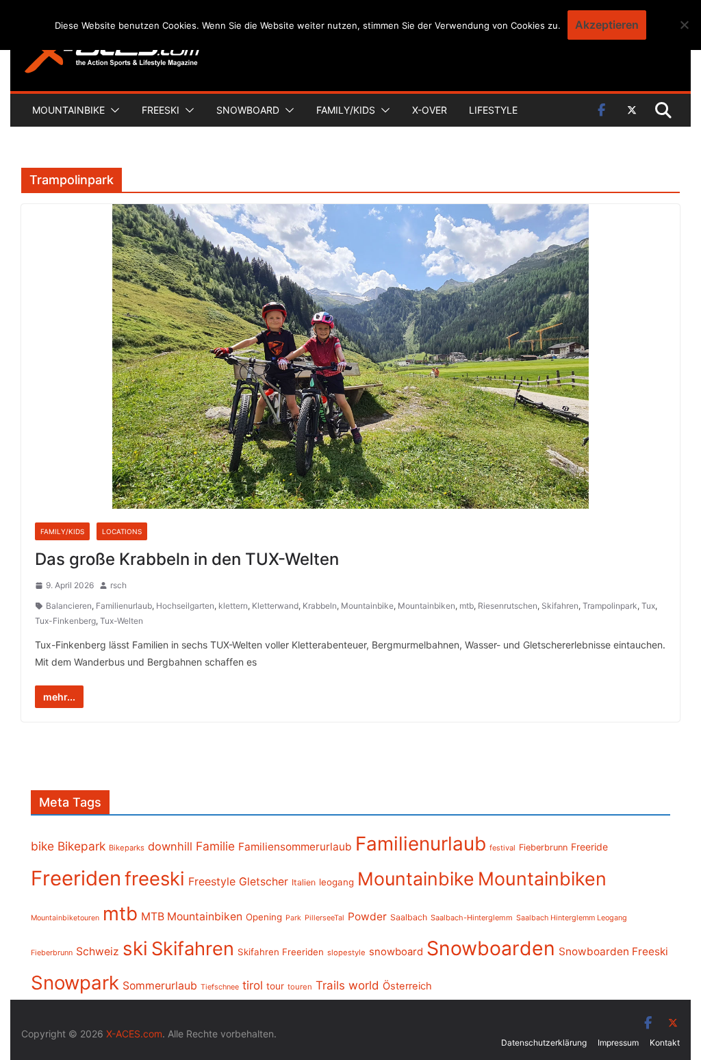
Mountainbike (68, 110)
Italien (304, 882)
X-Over (429, 110)
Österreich (407, 986)
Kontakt (665, 1042)
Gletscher (263, 881)
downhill (170, 846)
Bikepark (81, 846)
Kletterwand (275, 606)
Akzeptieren (607, 24)
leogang (336, 881)
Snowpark (75, 982)
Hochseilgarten (185, 606)
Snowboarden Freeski (613, 951)
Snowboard (247, 110)
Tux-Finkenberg (65, 621)
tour (275, 986)
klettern (233, 606)
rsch (118, 585)
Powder (367, 916)
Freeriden (76, 878)
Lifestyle (493, 110)
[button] (112, 110)
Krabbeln (320, 606)
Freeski (160, 110)
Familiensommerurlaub (295, 846)
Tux (648, 606)
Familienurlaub (124, 606)
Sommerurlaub (160, 985)
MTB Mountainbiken (191, 916)
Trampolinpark (610, 606)
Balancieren (69, 606)
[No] (684, 24)
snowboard (396, 952)
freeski (155, 878)
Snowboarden (490, 948)
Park (293, 917)
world (363, 985)
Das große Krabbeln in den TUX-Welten (187, 559)
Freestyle (211, 881)
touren (300, 987)
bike (42, 846)
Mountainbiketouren (65, 917)
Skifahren (559, 606)
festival (502, 848)
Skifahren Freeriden (281, 951)
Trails (330, 985)
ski (135, 948)
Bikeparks (126, 848)
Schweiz (97, 951)
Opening (264, 916)
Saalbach (408, 917)
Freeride (589, 847)
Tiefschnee (220, 987)
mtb (466, 606)
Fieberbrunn (543, 847)
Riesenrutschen (507, 606)
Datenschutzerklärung (544, 1042)
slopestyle (346, 952)
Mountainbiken (426, 606)
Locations (122, 531)
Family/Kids (345, 110)
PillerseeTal (324, 917)
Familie (215, 846)
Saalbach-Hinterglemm (472, 917)
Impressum (618, 1042)
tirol (252, 985)
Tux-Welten (121, 621)
